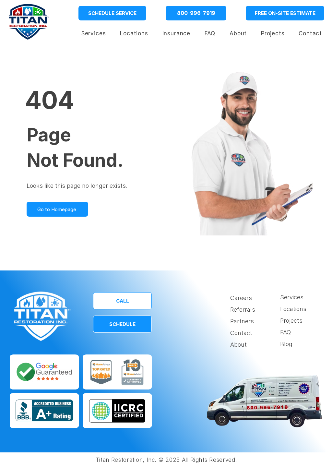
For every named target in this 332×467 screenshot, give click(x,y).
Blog (286, 344)
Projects (291, 320)
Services (291, 297)
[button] (134, 33)
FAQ (285, 332)
